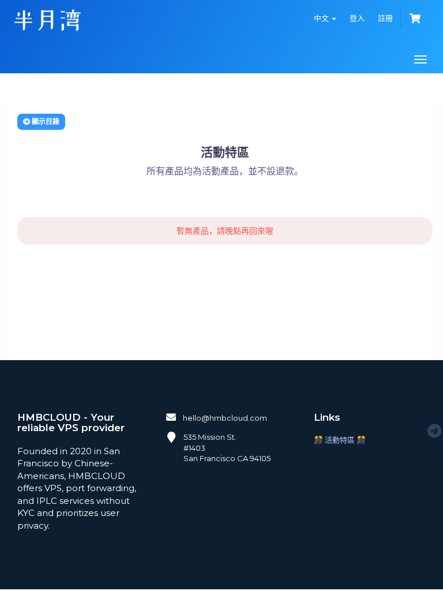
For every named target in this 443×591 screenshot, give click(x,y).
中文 (322, 18)
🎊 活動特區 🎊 (340, 439)
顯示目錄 (44, 121)
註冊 (385, 18)
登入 (357, 18)
